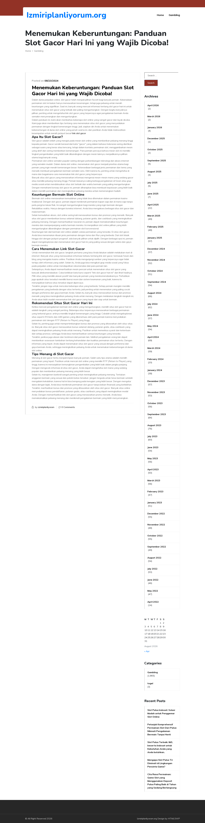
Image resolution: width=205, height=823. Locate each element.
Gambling (174, 15)
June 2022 (152, 579)
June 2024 (152, 315)
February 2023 (155, 491)
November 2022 (156, 524)
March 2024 (153, 348)
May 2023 (152, 458)
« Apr (146, 651)
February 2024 (155, 359)
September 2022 (156, 546)
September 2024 (156, 281)
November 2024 (156, 259)
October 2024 (155, 270)
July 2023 (152, 436)
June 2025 (152, 193)
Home (160, 15)
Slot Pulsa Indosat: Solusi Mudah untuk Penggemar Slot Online (161, 713)
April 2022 (153, 601)
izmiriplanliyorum (46, 407)
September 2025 (156, 160)
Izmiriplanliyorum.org (41, 15)
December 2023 (156, 381)
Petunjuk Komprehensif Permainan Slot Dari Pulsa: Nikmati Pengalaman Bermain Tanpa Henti (162, 729)
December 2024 (156, 248)
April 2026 (153, 105)
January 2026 (154, 127)
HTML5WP (174, 818)
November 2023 (156, 392)
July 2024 (152, 303)
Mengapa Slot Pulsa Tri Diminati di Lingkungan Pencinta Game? (160, 763)
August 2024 (154, 292)
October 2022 (155, 535)
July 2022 (152, 568)
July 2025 (152, 182)
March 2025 (153, 215)
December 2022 (156, 513)
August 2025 (154, 171)
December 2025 (156, 138)
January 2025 (154, 237)
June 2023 (152, 447)
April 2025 (153, 204)
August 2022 (154, 557)
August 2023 (154, 425)
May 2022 (152, 590)
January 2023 (154, 502)
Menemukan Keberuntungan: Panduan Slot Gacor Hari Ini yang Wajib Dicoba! (83, 90)
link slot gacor (79, 133)
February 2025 (155, 226)
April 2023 (153, 469)
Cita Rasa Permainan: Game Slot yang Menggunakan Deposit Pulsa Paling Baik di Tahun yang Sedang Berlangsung (161, 781)
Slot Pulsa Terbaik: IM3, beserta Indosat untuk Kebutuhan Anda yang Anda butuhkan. (160, 747)
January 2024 (154, 370)
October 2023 (155, 403)
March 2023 (153, 480)
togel (150, 683)
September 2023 (156, 414)
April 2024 (153, 337)
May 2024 (152, 326)
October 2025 (155, 149)
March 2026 (153, 116)
